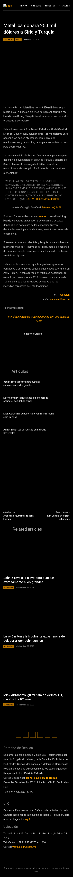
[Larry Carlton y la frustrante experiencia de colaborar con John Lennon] (64, 400)
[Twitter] (28, 94)
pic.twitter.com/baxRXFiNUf (43, 199)
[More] (67, 94)
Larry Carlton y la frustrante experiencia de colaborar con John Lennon (25, 399)
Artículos (8, 39)
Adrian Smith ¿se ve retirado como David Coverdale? (24, 431)
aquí (27, 819)
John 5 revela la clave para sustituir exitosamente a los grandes (21, 383)
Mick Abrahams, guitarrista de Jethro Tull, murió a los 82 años (28, 415)
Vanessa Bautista (60, 299)
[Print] (59, 94)
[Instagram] (26, 735)
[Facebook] (20, 94)
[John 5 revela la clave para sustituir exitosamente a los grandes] (64, 384)
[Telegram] (36, 94)
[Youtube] (54, 735)
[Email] (51, 94)
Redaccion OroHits (32, 334)
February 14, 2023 (51, 207)
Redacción (64, 295)
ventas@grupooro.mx (24, 846)
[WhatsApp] (44, 94)
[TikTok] (33, 735)
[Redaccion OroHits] (11, 340)
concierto (44, 216)
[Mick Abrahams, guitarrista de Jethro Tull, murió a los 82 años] (64, 416)
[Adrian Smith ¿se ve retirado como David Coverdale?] (64, 432)
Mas (18, 39)
